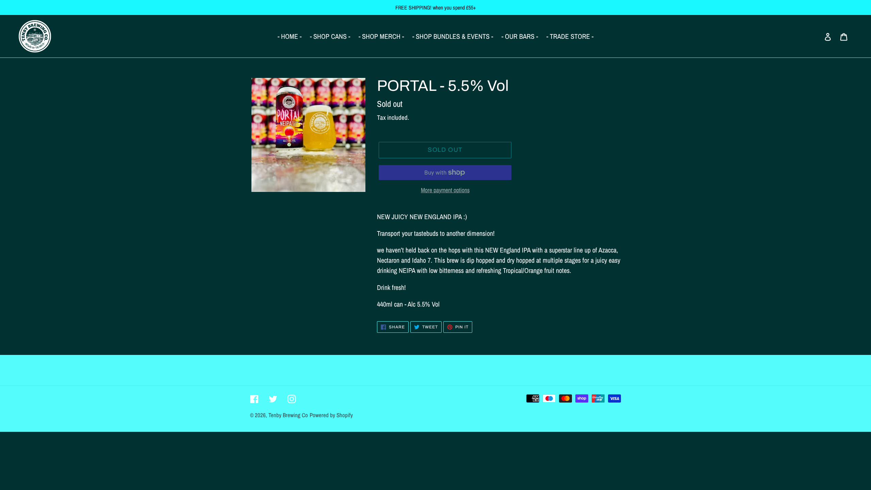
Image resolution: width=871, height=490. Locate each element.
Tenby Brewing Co (288, 415)
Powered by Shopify (331, 415)
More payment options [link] (445, 190)
